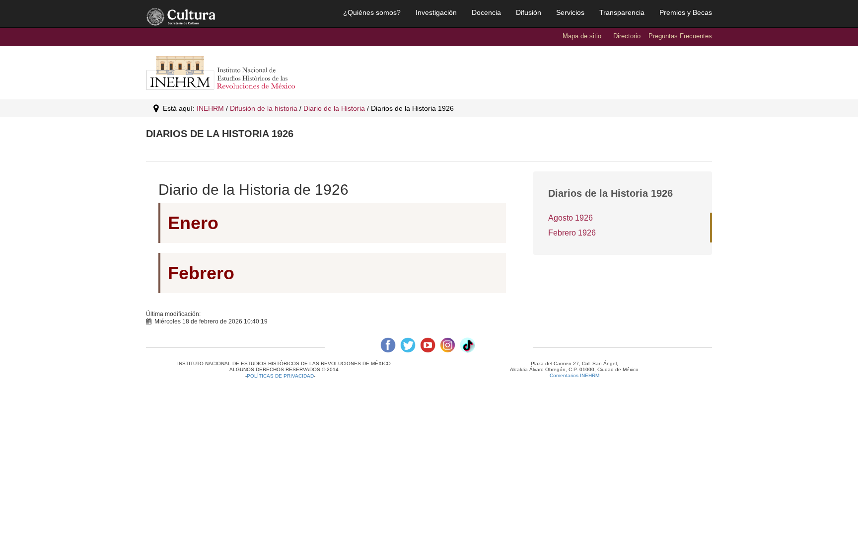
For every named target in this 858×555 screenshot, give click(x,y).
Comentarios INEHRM (574, 375)
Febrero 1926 (572, 233)
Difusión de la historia (263, 108)
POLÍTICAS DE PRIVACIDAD (280, 376)
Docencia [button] (486, 12)
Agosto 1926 (570, 218)
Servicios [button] (570, 12)
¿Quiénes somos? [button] (372, 12)
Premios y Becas (685, 12)
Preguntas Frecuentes (680, 36)
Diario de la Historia (334, 108)
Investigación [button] (436, 12)
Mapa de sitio (582, 36)
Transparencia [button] (621, 12)
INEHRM (210, 108)
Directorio (627, 36)
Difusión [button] (528, 12)
